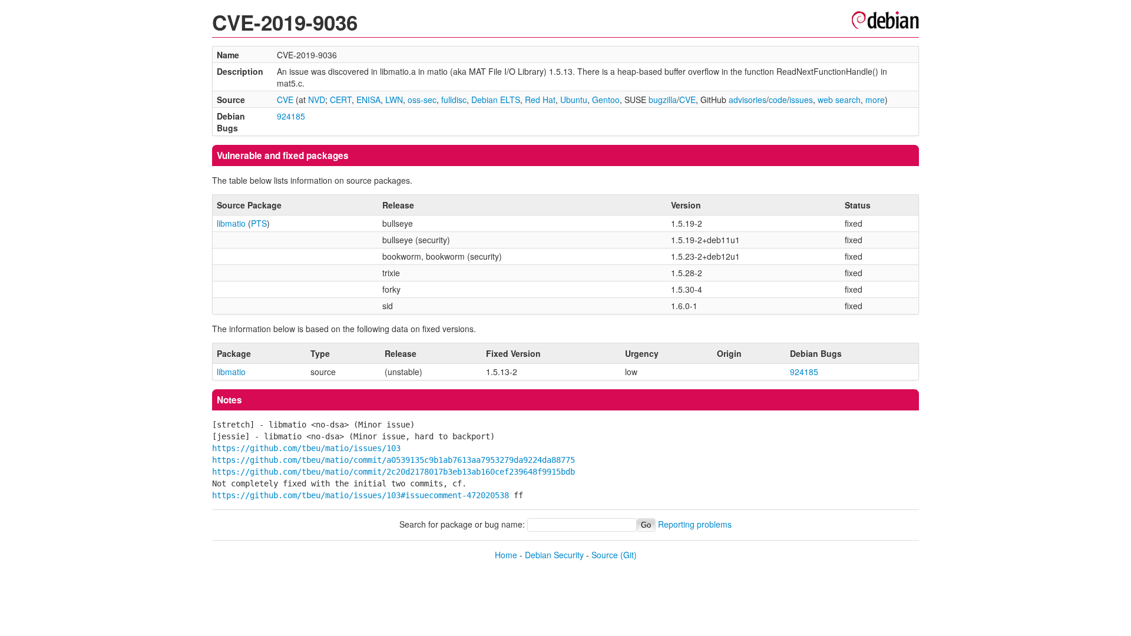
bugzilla (663, 99)
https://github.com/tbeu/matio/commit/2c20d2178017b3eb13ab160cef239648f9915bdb (393, 471)
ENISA (368, 99)
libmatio (231, 223)
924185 (291, 116)
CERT (341, 99)
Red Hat (540, 99)
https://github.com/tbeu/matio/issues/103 (306, 448)
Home (506, 555)
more (875, 99)
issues (801, 99)
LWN (394, 99)
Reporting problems (695, 524)
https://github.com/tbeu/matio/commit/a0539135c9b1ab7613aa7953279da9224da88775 (393, 460)
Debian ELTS (495, 99)
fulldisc (454, 99)
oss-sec (422, 99)
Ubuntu (573, 99)
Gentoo (606, 99)
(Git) (628, 555)
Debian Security (554, 555)
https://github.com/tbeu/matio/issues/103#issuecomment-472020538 (360, 495)
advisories (747, 99)
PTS (259, 223)
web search (839, 99)
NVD (316, 99)
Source (604, 555)
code (778, 99)
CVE (285, 99)
